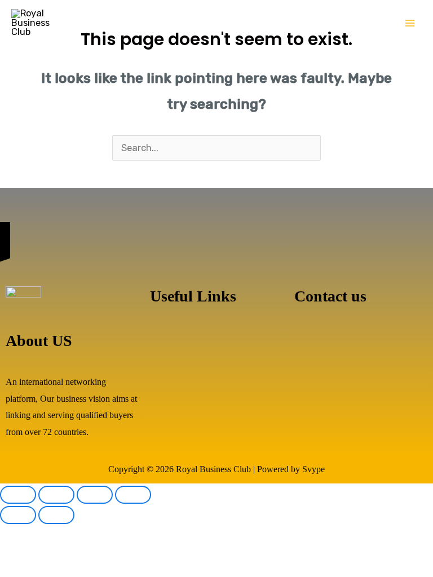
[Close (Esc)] (133, 495)
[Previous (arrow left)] (18, 515)
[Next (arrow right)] (56, 515)
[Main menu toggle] (409, 23)
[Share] (95, 495)
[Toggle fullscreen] (56, 495)
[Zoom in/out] (18, 495)
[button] (216, 339)
